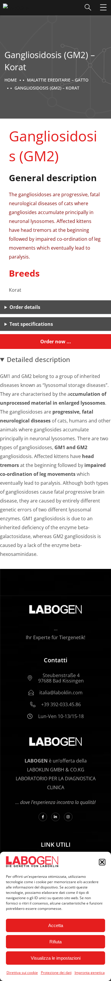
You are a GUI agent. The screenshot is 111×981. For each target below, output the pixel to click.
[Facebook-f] (42, 817)
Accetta (55, 925)
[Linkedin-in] (55, 817)
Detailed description (38, 359)
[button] (102, 862)
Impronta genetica (90, 972)
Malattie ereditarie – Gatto (58, 80)
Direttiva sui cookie (22, 972)
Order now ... (55, 341)
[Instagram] (68, 817)
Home (10, 80)
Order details (24, 307)
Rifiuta (55, 941)
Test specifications (31, 324)
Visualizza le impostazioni (56, 958)
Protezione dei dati (56, 972)
